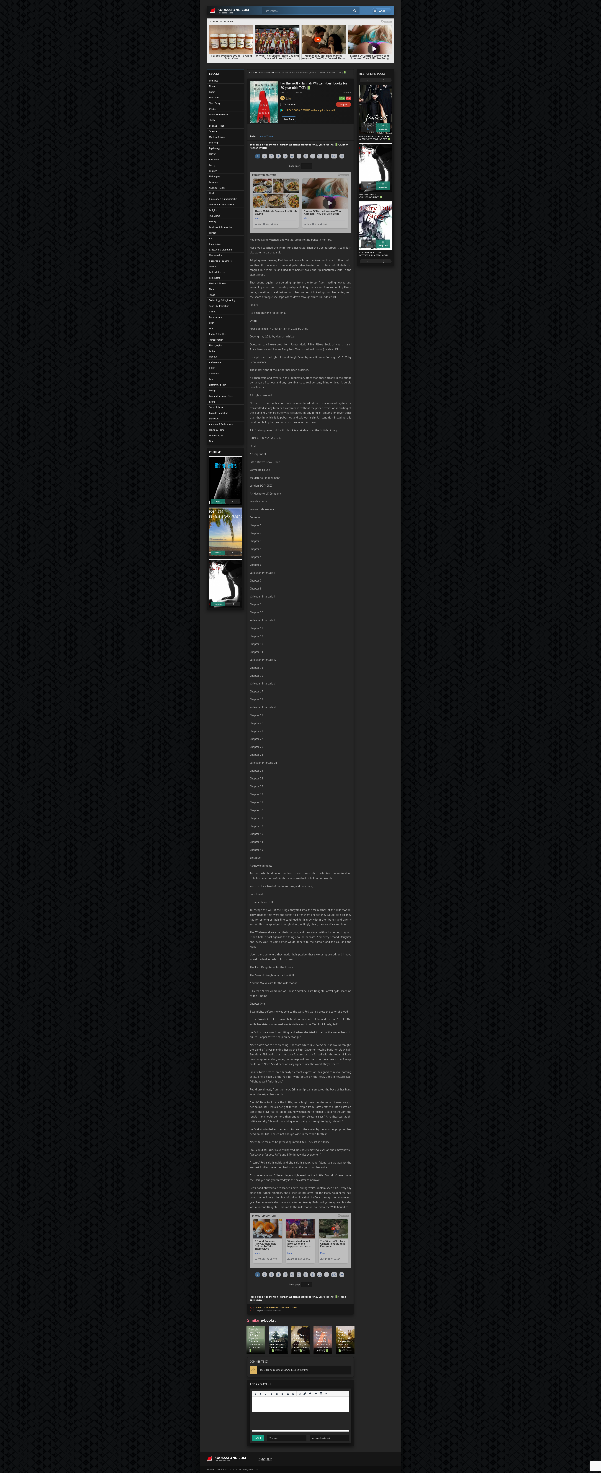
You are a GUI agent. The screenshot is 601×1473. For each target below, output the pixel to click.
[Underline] (265, 1394)
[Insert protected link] (310, 1394)
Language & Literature (220, 249)
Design (212, 390)
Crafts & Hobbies (217, 334)
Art (210, 238)
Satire (212, 401)
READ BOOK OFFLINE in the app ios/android (311, 110)
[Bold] (255, 1394)
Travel (212, 294)
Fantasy (213, 170)
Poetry (212, 165)
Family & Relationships (220, 227)
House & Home (216, 429)
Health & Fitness (217, 283)
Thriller (212, 120)
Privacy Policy (265, 1458)
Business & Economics (220, 260)
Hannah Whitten (266, 136)
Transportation (216, 339)
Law (211, 379)
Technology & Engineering (222, 300)
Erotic (212, 91)
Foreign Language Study (221, 396)
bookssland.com (258, 72)
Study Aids (214, 418)
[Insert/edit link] (305, 1394)
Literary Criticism (217, 384)
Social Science (216, 407)
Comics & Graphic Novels (221, 204)
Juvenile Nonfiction (218, 412)
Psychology (214, 148)
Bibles (212, 367)
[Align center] (277, 1394)
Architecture (215, 362)
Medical (213, 356)
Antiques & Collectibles (221, 424)
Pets (211, 328)
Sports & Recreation (219, 305)
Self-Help (213, 142)
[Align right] (282, 1394)
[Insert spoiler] (321, 1394)
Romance (213, 80)
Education (214, 97)
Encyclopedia (215, 317)
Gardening (214, 373)
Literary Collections (218, 114)
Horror (212, 153)
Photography (215, 345)
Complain (343, 104)
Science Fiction (216, 125)
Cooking (213, 266)
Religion (213, 210)
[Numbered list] (293, 1394)
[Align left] (272, 1394)
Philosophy (214, 176)
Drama (212, 108)
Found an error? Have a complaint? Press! (277, 1307)
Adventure (214, 159)
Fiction (212, 86)
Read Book (289, 119)
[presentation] (368, 80)
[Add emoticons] (300, 1394)
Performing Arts (217, 435)
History (212, 221)
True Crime (214, 215)
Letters (212, 351)
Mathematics (215, 255)
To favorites (289, 104)
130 (334, 156)
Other (271, 72)
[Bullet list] (288, 1394)
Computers (214, 277)
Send (258, 1437)
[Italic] (260, 1394)
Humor (212, 232)
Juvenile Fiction (217, 187)
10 (319, 156)
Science (213, 131)
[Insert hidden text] (326, 1394)
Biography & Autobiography (223, 198)
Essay (211, 322)
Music (212, 193)
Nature (212, 289)
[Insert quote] (316, 1394)
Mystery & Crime (217, 136)
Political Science (217, 272)
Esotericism (215, 244)
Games (212, 311)
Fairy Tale (213, 182)
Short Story (214, 103)
